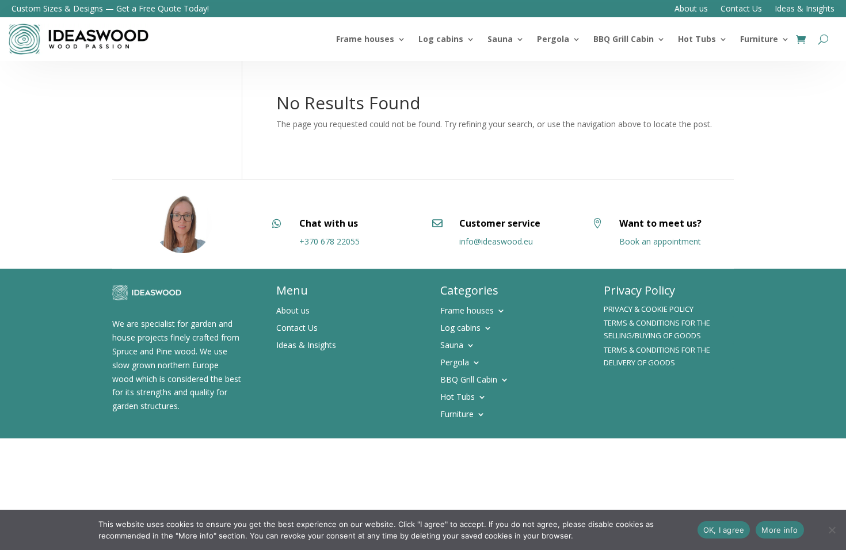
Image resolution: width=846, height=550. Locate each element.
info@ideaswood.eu (496, 241)
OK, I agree (724, 529)
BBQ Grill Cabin (623, 38)
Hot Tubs (697, 38)
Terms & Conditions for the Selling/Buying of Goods (657, 329)
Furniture (759, 38)
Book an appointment (660, 241)
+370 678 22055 (329, 241)
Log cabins (440, 38)
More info (779, 529)
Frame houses (365, 38)
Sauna (500, 38)
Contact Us (741, 9)
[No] (831, 530)
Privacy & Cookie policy (648, 309)
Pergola (553, 38)
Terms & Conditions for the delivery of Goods (657, 356)
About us (691, 9)
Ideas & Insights (804, 9)
